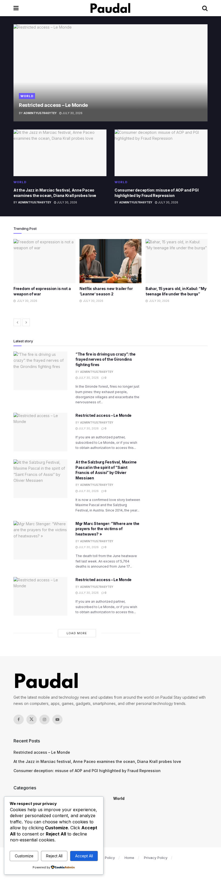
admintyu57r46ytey (40, 113)
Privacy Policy (155, 857)
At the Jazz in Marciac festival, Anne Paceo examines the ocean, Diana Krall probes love (97, 761)
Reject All (54, 856)
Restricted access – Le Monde (53, 105)
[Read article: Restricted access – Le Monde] (110, 72)
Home (129, 857)
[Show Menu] (16, 8)
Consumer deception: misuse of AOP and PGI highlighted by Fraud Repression (87, 770)
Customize (24, 856)
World (26, 96)
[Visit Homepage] (110, 8)
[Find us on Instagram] (44, 719)
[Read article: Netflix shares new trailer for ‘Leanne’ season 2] (44, 261)
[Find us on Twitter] (31, 719)
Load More (77, 633)
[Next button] (26, 322)
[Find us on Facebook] (18, 719)
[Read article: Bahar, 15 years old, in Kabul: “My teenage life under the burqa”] (110, 261)
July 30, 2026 (72, 113)
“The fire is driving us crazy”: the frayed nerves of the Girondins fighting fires (105, 359)
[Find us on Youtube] (57, 719)
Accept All (84, 856)
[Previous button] (17, 322)
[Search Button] (205, 8)
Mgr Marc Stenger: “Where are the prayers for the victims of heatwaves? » (107, 528)
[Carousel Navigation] (110, 322)
